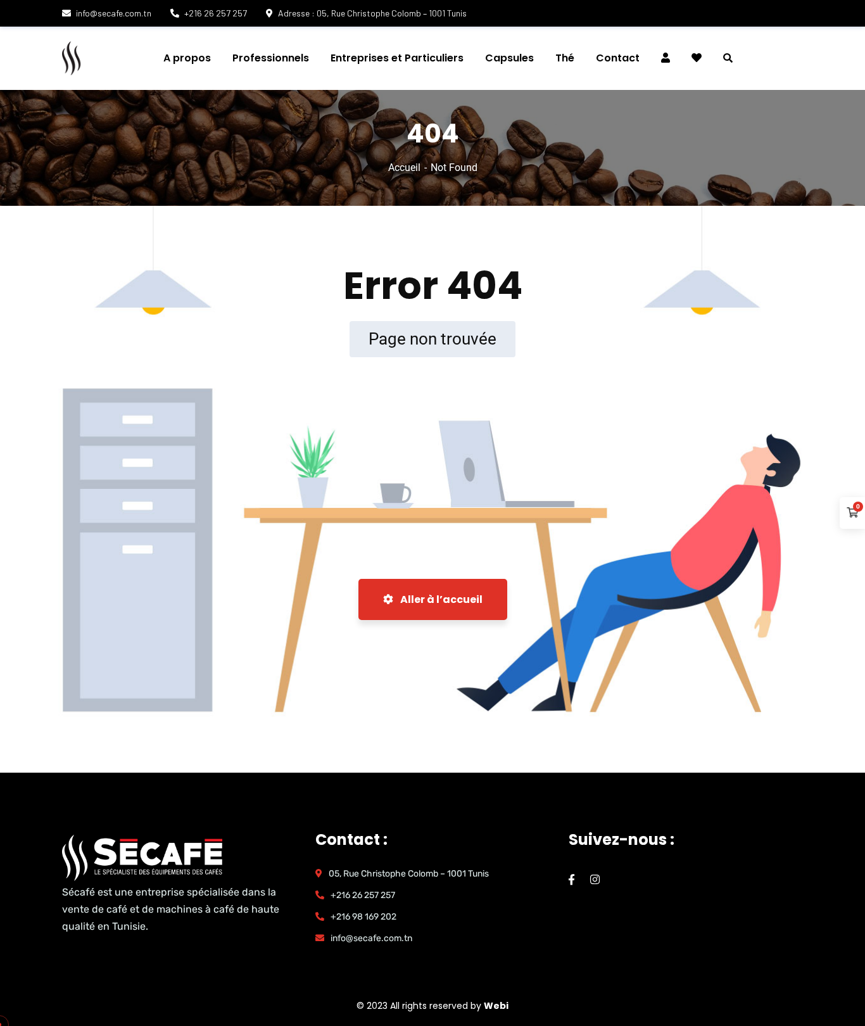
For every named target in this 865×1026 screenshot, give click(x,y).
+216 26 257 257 (215, 13)
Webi (496, 1005)
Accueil (404, 168)
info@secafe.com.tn (113, 13)
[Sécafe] (137, 58)
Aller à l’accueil (440, 599)
